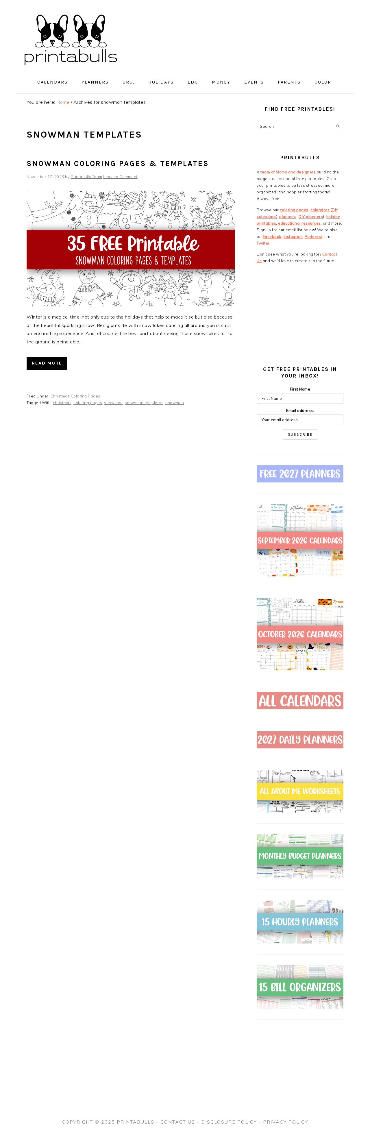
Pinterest (313, 236)
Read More (47, 363)
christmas (62, 402)
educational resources (299, 223)
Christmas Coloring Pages (75, 396)
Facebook (272, 236)
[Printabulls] (71, 68)
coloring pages (87, 402)
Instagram (293, 236)
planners (287, 216)
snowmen (174, 402)
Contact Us (177, 1122)
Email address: (300, 410)
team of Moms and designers (288, 172)
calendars (320, 210)
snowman (113, 402)
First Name (300, 389)
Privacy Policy (285, 1122)
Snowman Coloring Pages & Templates (118, 163)
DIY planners (311, 216)
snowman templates (144, 402)
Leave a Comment (120, 176)
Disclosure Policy (229, 1122)
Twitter (263, 243)
